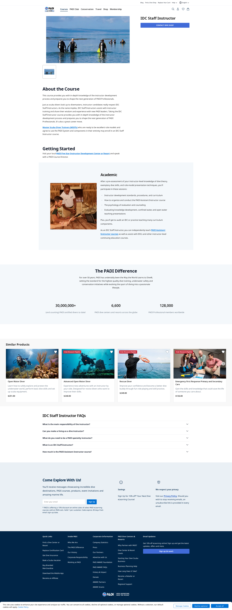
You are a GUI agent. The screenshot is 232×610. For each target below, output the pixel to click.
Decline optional (201, 606)
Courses (64, 9)
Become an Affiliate (50, 578)
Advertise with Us (100, 557)
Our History (72, 552)
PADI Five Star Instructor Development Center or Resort (83, 153)
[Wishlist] (183, 9)
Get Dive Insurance (50, 555)
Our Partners (98, 552)
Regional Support (125, 584)
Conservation (87, 9)
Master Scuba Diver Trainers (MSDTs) (60, 127)
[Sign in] (178, 10)
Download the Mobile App (53, 573)
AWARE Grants (98, 587)
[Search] (173, 9)
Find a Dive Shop (150, 3)
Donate (96, 577)
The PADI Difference (76, 547)
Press (95, 547)
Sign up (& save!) (166, 551)
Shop (105, 9)
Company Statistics (100, 542)
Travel (98, 9)
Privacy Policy (170, 496)
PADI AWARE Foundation (102, 562)
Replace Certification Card (53, 550)
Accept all (220, 606)
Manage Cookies (182, 606)
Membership (116, 9)
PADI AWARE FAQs (100, 567)
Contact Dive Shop (165, 25)
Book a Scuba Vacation (52, 560)
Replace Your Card (164, 3)
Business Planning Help (127, 566)
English (183, 2)
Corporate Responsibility (78, 557)
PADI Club (74, 9)
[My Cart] (188, 9)
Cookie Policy (23, 607)
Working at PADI (74, 562)
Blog (141, 3)
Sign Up (92, 502)
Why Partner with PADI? (127, 545)
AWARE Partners (99, 582)
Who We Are (73, 542)
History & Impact (99, 572)
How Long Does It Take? (127, 571)
